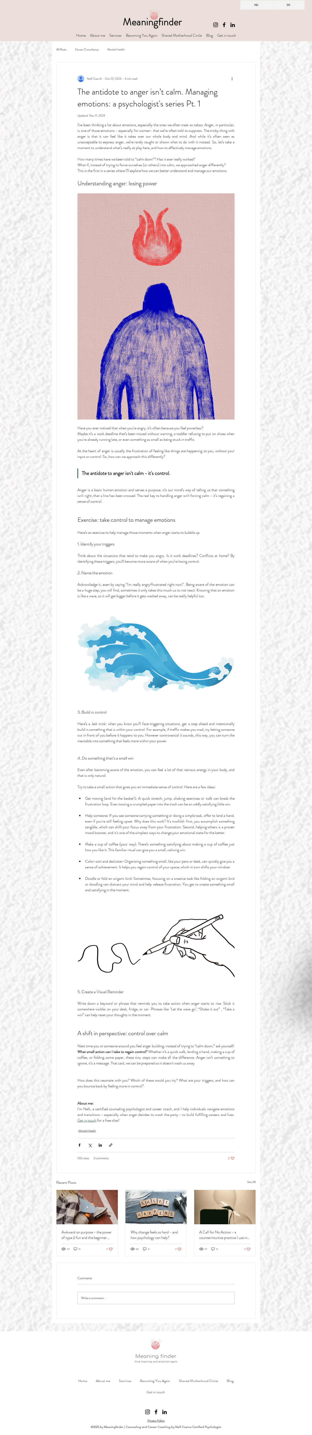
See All (251, 1182)
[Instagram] (215, 25)
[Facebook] (224, 25)
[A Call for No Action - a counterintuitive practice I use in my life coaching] (225, 1207)
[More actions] (232, 78)
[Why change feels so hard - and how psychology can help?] (156, 1207)
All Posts (61, 49)
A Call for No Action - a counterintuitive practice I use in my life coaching (223, 1234)
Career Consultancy (87, 49)
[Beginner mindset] (87, 1207)
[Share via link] (111, 1145)
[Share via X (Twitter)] (90, 1145)
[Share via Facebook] (79, 1145)
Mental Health (116, 49)
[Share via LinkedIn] (100, 1145)
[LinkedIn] (232, 25)
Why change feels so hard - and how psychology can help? (154, 1234)
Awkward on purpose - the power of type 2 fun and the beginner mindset (86, 1234)
